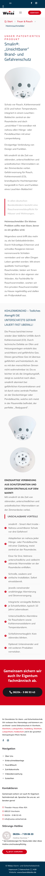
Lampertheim (7, 732)
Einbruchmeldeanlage (14, 760)
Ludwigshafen (17, 728)
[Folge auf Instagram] (36, 3)
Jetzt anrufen (15, 852)
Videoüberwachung (13, 774)
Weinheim (38, 728)
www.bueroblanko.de (26, 872)
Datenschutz (24, 869)
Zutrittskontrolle (12, 769)
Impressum (13, 869)
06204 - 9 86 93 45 (24, 692)
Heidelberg (28, 728)
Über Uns (9, 756)
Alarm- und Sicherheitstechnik (26, 866)
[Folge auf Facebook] (31, 3)
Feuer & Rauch (25, 21)
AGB (34, 869)
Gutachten (9, 778)
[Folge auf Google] (41, 3)
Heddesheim (19, 732)
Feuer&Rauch (11, 765)
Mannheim (6, 728)
